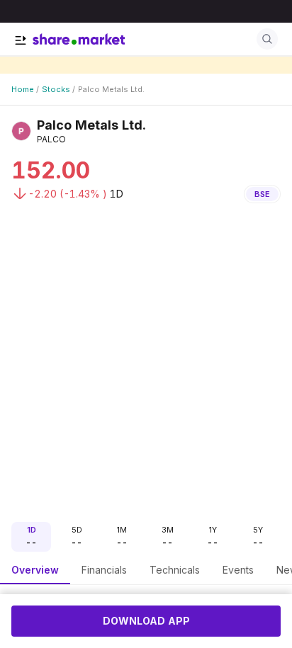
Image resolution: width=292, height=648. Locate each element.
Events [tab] (238, 570)
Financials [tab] (104, 570)
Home (22, 89)
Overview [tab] (35, 570)
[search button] (267, 39)
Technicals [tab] (175, 570)
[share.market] (79, 39)
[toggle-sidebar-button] (20, 40)
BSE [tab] (262, 194)
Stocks (56, 89)
